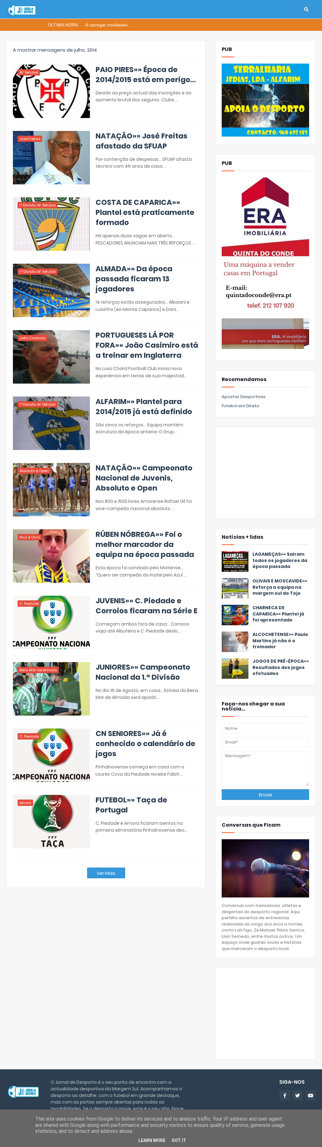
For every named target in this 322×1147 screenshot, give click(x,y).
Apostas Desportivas (244, 397)
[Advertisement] (265, 472)
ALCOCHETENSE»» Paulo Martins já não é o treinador (280, 641)
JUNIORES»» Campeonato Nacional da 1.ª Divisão (143, 672)
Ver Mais (106, 873)
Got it (179, 1140)
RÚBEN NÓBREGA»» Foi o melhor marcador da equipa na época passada (145, 544)
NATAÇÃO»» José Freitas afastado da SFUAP (141, 141)
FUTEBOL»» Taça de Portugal (131, 805)
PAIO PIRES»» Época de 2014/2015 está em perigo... (146, 75)
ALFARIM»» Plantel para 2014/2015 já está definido (144, 406)
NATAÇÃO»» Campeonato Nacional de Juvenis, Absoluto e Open (144, 478)
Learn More (151, 1140)
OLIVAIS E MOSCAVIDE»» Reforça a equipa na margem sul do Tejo (280, 587)
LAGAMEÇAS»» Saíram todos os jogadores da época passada (280, 560)
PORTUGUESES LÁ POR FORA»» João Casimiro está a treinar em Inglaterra (147, 345)
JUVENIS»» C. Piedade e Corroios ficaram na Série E (146, 606)
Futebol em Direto (240, 406)
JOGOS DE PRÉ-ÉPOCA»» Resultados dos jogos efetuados (281, 667)
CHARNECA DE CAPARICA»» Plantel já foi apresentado (278, 614)
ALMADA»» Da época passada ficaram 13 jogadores (134, 279)
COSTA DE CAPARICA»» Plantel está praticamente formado (145, 212)
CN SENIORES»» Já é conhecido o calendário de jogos (145, 743)
